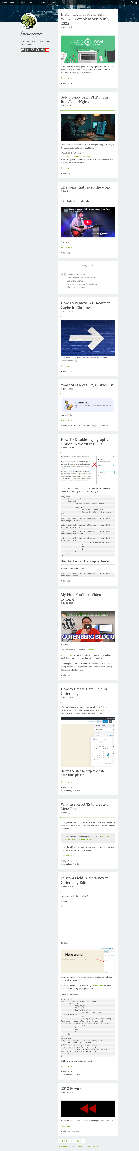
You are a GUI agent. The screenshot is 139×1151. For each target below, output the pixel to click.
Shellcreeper (32, 34)
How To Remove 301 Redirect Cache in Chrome (85, 305)
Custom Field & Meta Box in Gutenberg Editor (85, 880)
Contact (31, 2)
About (12, 2)
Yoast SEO (103, 425)
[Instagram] (32, 50)
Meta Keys (90, 425)
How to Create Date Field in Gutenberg (84, 691)
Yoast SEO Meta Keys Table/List (87, 385)
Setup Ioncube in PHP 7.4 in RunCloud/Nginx (84, 99)
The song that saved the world (86, 187)
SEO (96, 425)
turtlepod (90, 649)
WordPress (67, 83)
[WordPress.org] (42, 50)
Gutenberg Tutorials (71, 790)
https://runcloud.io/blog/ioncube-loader (77, 156)
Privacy (89, 1146)
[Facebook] (28, 50)
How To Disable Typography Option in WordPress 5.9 (84, 441)
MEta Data (80, 425)
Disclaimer (97, 1146)
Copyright (80, 1146)
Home (4, 2)
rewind (76, 1131)
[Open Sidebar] (136, 2)
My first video (66, 655)
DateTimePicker (105, 710)
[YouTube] (47, 50)
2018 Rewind (71, 1088)
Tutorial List (43, 2)
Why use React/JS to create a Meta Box (84, 806)
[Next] (83, 1141)
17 (78, 1141)
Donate (55, 2)
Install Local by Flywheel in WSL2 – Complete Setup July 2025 (85, 19)
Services (21, 2)
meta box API (97, 985)
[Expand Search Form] (132, 2)
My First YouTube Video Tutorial (81, 597)
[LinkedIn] (23, 50)
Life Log (66, 173)
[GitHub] (37, 50)
